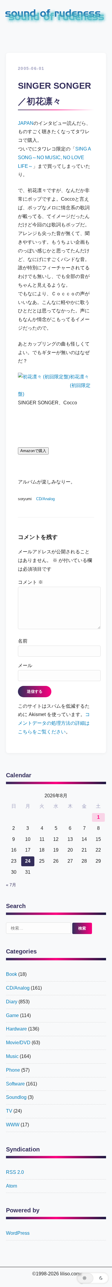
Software (15, 1083)
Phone (13, 1070)
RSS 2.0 (15, 1172)
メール (25, 665)
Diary (11, 1001)
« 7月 (11, 885)
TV (9, 1111)
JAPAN (25, 123)
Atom (11, 1185)
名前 (22, 641)
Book (11, 974)
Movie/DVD (18, 1042)
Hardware (16, 1028)
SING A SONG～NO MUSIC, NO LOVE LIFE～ (54, 157)
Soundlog (16, 1097)
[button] (92, 1278)
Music (12, 1056)
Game (12, 1015)
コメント (30, 582)
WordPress (18, 1233)
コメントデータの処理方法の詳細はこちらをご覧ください (54, 723)
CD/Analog (45, 499)
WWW (12, 1124)
